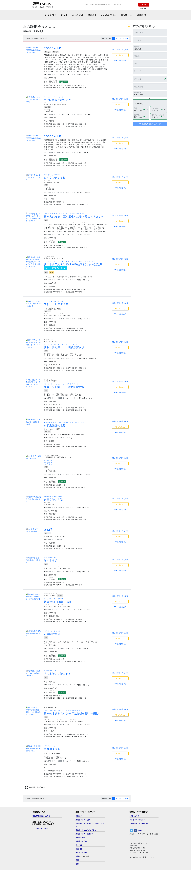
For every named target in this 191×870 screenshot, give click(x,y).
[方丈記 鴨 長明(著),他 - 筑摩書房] (33, 530)
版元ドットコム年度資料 (84, 849)
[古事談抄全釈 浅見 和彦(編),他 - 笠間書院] (33, 633)
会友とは (79, 860)
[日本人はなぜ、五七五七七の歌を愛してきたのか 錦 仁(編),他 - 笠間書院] (33, 217)
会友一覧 (79, 864)
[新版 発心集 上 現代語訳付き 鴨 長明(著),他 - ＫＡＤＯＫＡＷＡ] (33, 383)
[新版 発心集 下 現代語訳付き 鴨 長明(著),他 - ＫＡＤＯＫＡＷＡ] (33, 343)
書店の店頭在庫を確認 (120, 49)
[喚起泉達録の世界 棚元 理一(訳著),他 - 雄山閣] (33, 421)
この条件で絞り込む (151, 124)
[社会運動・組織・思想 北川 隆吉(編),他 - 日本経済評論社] (33, 596)
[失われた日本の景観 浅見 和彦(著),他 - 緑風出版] (33, 303)
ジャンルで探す (50, 15)
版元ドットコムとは (83, 835)
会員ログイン (80, 831)
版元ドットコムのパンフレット (87, 845)
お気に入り (121, 55)
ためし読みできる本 (108, 15)
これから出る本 (77, 15)
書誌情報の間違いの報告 (41, 831)
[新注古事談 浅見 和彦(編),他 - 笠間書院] (33, 560)
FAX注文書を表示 (120, 60)
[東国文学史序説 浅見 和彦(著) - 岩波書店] (33, 499)
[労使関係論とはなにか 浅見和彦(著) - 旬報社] (33, 99)
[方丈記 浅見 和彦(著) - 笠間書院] (33, 457)
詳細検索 (143, 8)
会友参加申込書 (81, 868)
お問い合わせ (134, 831)
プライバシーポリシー (137, 835)
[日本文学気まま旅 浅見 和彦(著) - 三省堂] (33, 177)
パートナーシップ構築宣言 (139, 839)
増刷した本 (92, 15)
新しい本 (64, 15)
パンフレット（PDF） (40, 843)
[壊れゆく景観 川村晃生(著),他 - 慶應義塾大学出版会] (33, 748)
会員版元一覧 (141, 15)
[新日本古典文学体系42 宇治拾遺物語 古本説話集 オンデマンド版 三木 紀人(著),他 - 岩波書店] (33, 262)
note (140, 845)
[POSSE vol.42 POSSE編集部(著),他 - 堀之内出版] (33, 138)
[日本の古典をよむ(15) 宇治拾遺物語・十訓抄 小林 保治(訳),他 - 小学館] (33, 711)
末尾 (125, 38)
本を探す (144, 4)
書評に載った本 (126, 15)
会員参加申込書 (81, 856)
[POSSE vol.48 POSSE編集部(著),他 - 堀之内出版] (33, 50)
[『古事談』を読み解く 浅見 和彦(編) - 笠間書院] (33, 673)
